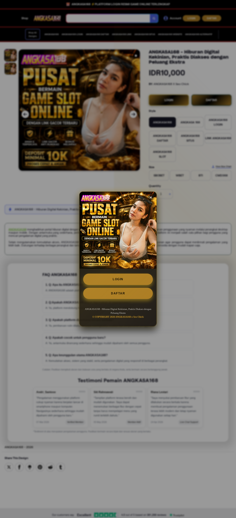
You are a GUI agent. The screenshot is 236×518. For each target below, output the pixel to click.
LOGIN (118, 279)
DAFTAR (118, 293)
